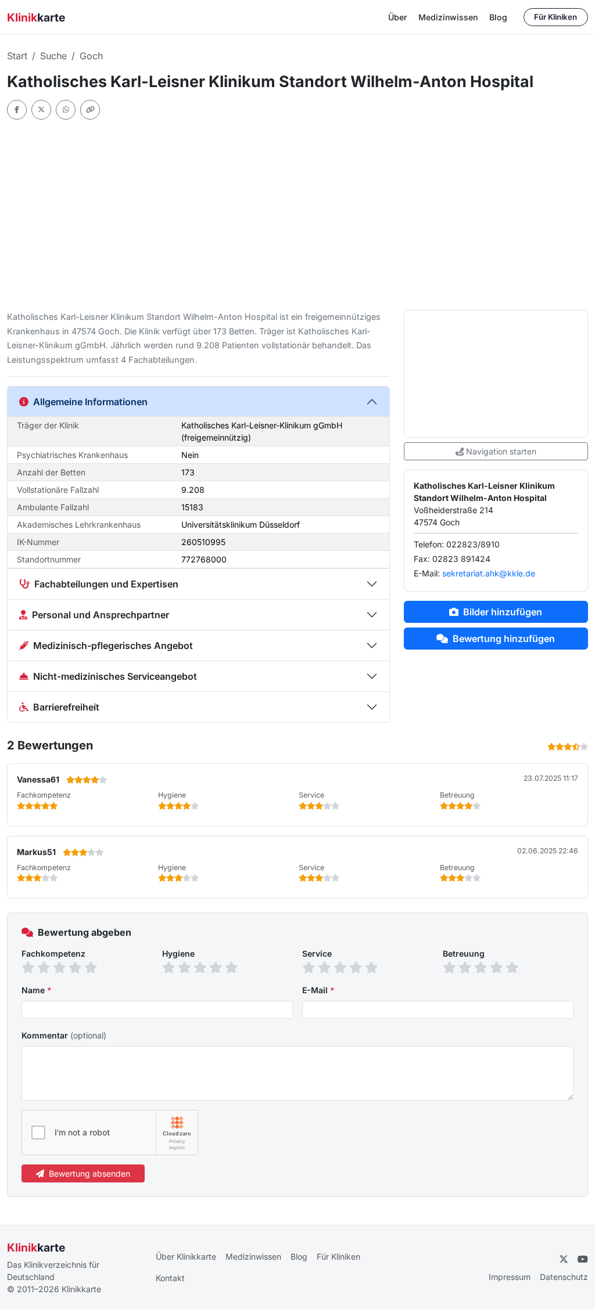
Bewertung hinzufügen (504, 638)
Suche (53, 56)
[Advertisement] (297, 215)
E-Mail (318, 990)
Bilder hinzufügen (502, 612)
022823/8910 (473, 544)
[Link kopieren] (90, 110)
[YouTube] (583, 1259)
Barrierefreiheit (66, 707)
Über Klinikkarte (186, 1256)
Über (397, 17)
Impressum (510, 1277)
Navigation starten (501, 451)
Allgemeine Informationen (90, 402)
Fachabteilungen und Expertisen (106, 584)
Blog (498, 17)
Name (36, 990)
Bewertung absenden (89, 1173)
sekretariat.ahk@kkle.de (488, 573)
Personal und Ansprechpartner (100, 615)
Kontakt (170, 1278)
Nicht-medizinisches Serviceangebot (115, 676)
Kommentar (63, 1035)
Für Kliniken (555, 16)
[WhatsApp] (66, 110)
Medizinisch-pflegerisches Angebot (113, 645)
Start (17, 56)
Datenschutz (564, 1277)
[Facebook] (17, 110)
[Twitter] (41, 110)
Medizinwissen (448, 17)
